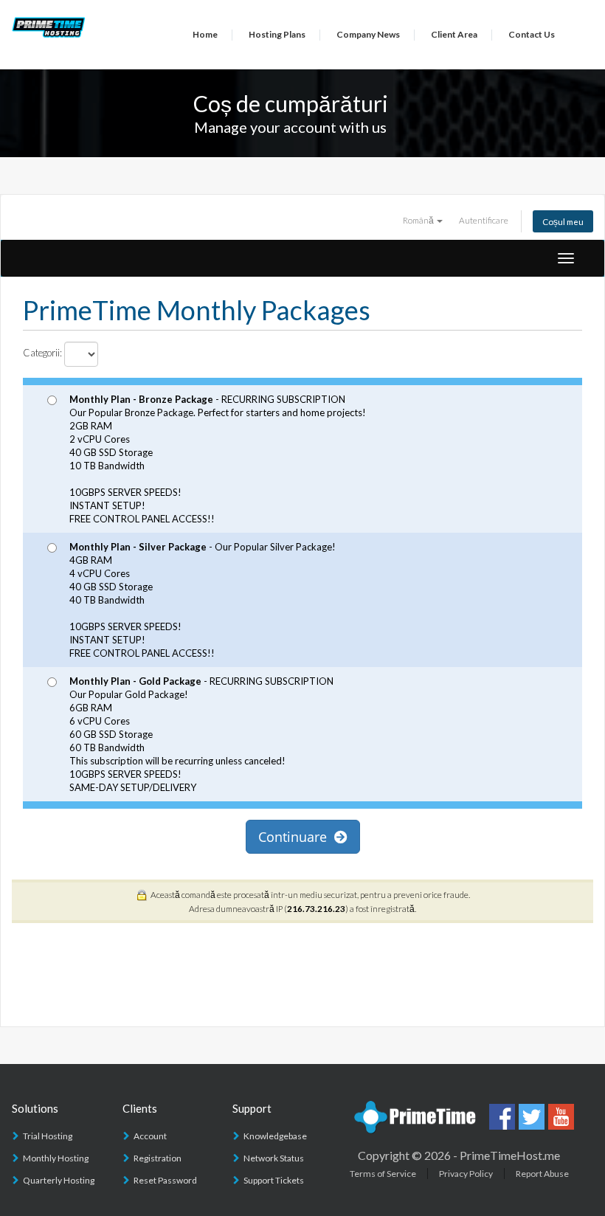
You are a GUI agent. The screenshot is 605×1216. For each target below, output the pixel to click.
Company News (368, 34)
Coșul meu (563, 221)
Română (419, 220)
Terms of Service (383, 1173)
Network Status (273, 1158)
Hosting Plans (277, 34)
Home (205, 34)
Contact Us (531, 34)
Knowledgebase (275, 1135)
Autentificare (483, 220)
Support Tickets (273, 1180)
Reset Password (165, 1180)
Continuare (296, 837)
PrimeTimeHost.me (510, 1155)
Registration (158, 1158)
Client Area (454, 34)
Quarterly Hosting (58, 1180)
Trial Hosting (47, 1135)
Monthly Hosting (56, 1158)
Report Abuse (542, 1173)
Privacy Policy (466, 1173)
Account (150, 1135)
